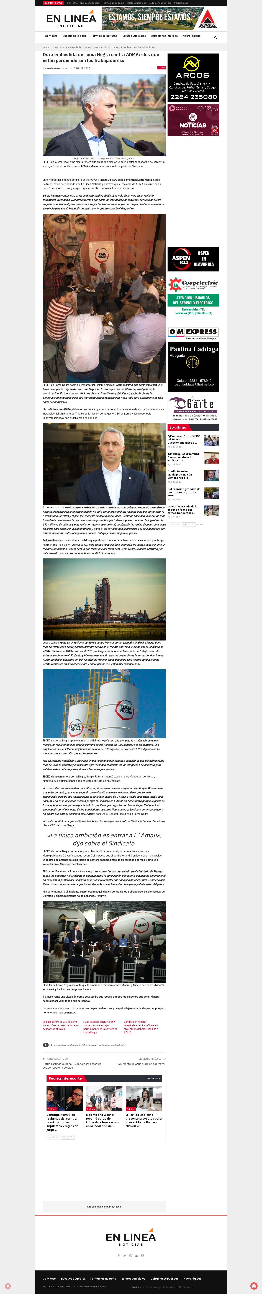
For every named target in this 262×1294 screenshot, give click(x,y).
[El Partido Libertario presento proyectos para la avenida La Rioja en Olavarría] (144, 1098)
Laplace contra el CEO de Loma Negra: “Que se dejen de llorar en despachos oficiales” (61, 1025)
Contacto (72, 2)
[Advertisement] (20, 53)
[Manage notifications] (8, 1286)
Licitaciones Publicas (160, 2)
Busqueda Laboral (90, 2)
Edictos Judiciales (136, 2)
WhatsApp (155, 1287)
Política (161, 67)
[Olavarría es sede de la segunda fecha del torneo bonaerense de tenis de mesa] (211, 510)
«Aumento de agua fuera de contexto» (142, 1064)
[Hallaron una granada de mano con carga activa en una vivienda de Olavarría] (211, 493)
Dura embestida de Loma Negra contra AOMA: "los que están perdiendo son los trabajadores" (87, 1045)
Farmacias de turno (113, 2)
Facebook (171, 1287)
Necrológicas (181, 2)
